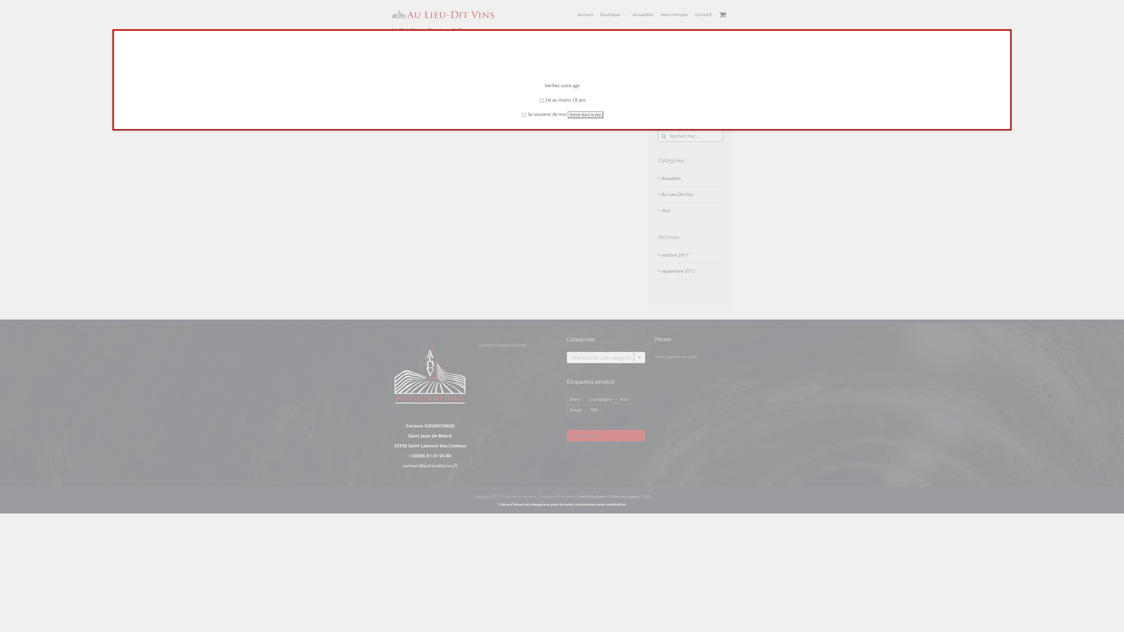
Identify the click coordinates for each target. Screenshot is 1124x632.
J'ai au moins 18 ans (565, 100)
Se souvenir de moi (546, 114)
